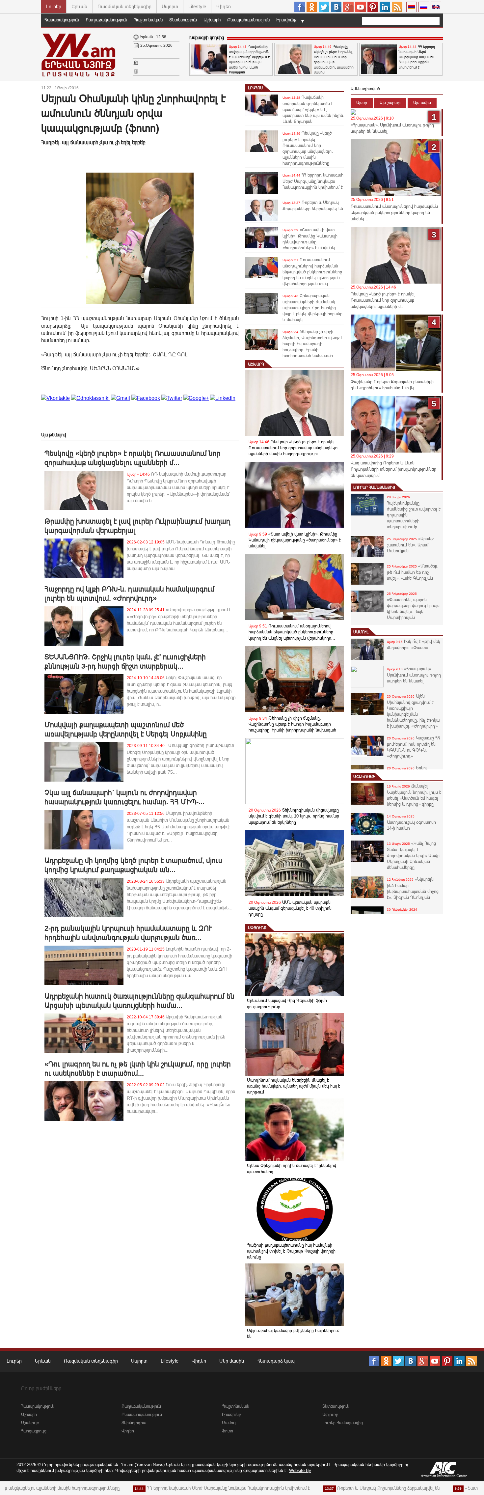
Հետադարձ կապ (276, 1361)
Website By (300, 1470)
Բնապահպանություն (248, 19)
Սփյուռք (257, 928)
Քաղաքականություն (106, 19)
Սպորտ (170, 6)
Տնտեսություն (183, 19)
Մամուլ (360, 632)
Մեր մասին (231, 1361)
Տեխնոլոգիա (133, 1422)
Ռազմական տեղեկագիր (124, 6)
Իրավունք (286, 19)
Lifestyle (197, 6)
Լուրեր (53, 6)
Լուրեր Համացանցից (374, 487)
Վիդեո (223, 6)
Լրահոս (255, 88)
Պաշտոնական (148, 19)
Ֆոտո (227, 1430)
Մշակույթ (364, 776)
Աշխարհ (212, 19)
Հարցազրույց (33, 1430)
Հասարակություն (61, 19)
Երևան (79, 6)
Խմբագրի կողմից (206, 37)
